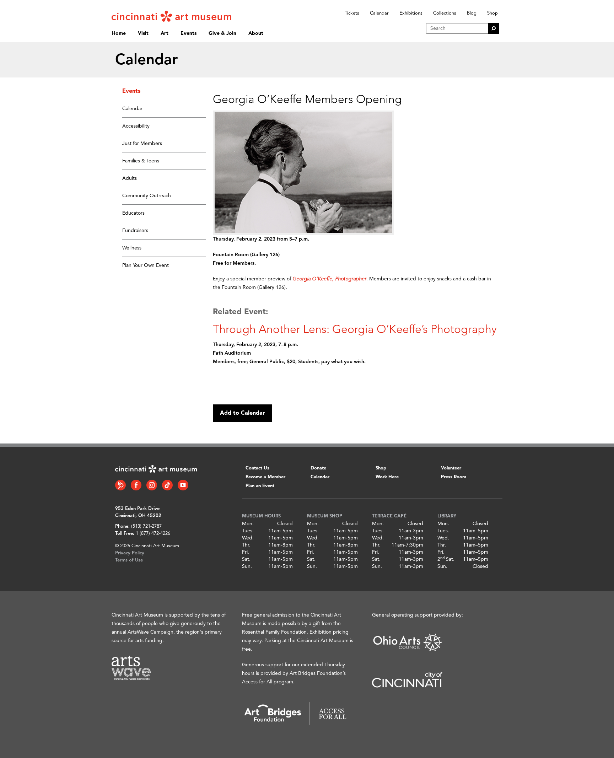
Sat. (246, 559)
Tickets (352, 13)
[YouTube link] (183, 485)
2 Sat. (445, 559)
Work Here (387, 477)
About (255, 33)
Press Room (453, 477)
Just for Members (142, 143)
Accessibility (136, 126)
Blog (471, 13)
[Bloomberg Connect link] (120, 485)
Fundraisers (135, 230)
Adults (129, 178)
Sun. (247, 566)
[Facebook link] (136, 485)
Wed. (248, 538)
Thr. (246, 545)
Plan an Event (260, 486)
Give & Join (222, 33)
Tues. (248, 530)
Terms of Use (129, 560)
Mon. (248, 523)
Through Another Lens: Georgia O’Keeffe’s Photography (355, 330)
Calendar (379, 13)
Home (119, 33)
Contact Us (257, 468)
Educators (133, 213)
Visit (143, 33)
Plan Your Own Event (145, 265)
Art (164, 33)
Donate (318, 468)
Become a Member (265, 477)
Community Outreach (146, 195)
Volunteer (451, 468)
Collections (444, 13)
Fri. (245, 552)
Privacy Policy (129, 553)
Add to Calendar (242, 413)
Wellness (131, 248)
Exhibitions (410, 13)
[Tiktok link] (167, 485)
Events (188, 33)
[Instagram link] (151, 485)
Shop (492, 13)
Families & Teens (140, 160)
